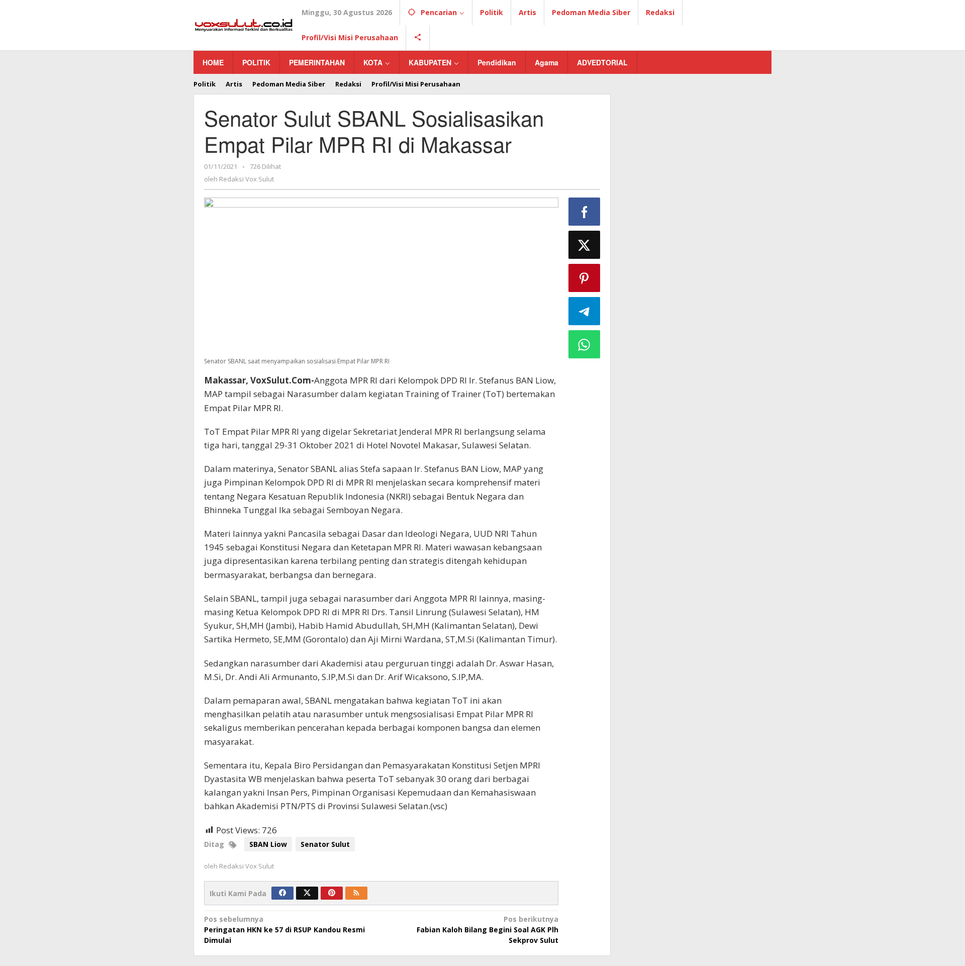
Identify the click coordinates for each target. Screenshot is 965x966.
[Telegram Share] (584, 311)
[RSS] (356, 893)
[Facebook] (282, 893)
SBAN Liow (268, 844)
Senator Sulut (325, 844)
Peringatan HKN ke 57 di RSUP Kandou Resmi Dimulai (284, 929)
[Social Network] (418, 37)
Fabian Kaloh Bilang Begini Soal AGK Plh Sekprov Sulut (487, 929)
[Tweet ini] (584, 245)
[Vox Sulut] (244, 24)
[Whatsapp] (584, 344)
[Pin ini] (584, 278)
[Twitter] (307, 893)
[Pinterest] (332, 893)
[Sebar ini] (584, 212)
